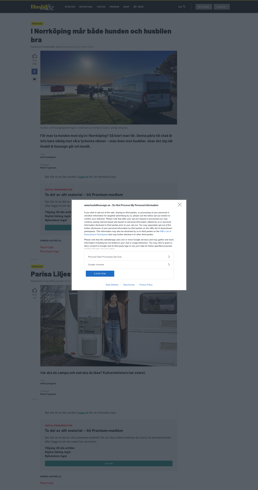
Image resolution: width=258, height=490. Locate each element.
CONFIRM (100, 273)
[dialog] (129, 245)
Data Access (129, 284)
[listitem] (129, 256)
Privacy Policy (145, 284)
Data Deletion (112, 284)
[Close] (180, 205)
